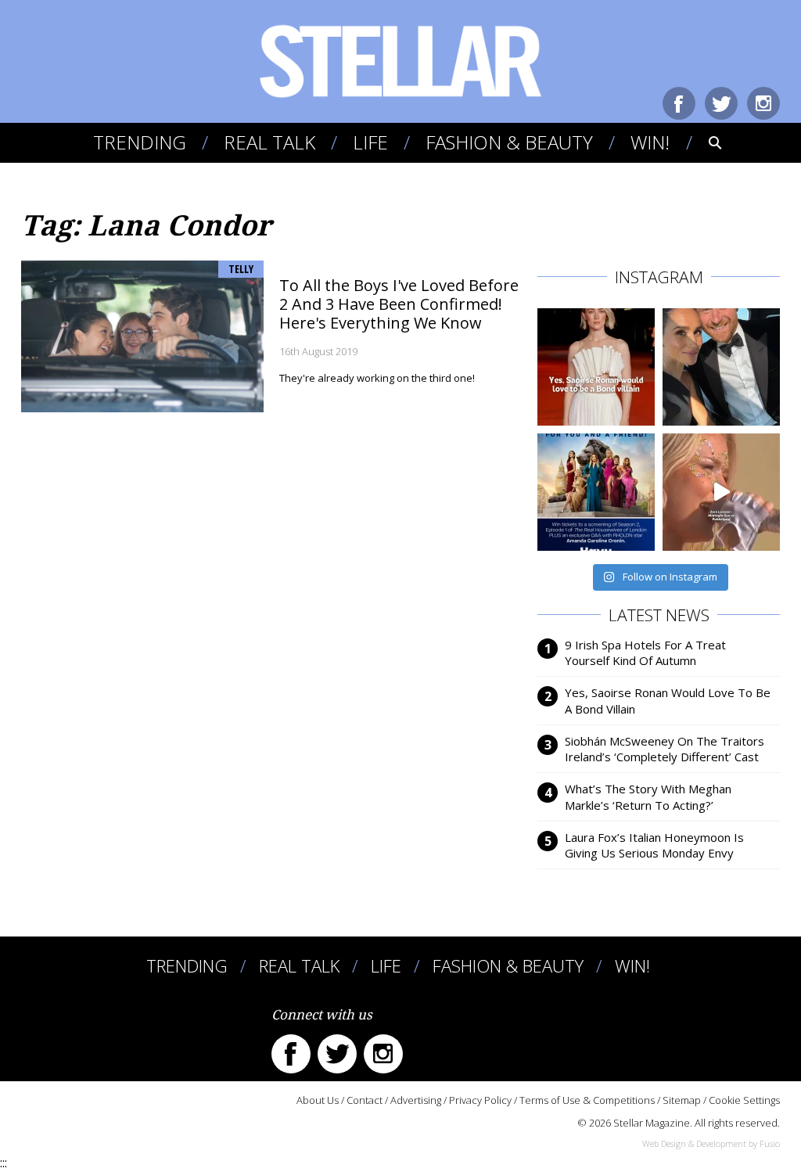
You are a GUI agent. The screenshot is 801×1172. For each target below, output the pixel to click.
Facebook (679, 103)
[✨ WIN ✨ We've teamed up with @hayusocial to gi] (596, 492)
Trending (139, 142)
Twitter (721, 103)
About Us (317, 1100)
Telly (240, 268)
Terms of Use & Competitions (587, 1100)
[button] (704, 142)
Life (370, 142)
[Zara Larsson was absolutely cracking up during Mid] (721, 492)
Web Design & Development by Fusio (711, 1143)
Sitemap (682, 1100)
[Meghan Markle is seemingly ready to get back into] (721, 367)
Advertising (415, 1100)
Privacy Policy (480, 1100)
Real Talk (269, 142)
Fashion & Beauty (509, 142)
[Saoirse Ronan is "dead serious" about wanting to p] (596, 367)
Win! (650, 142)
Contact (365, 1100)
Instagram (763, 103)
